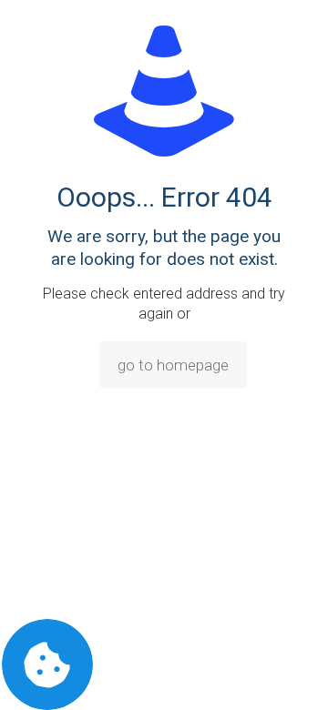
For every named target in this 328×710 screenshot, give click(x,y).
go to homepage (173, 365)
